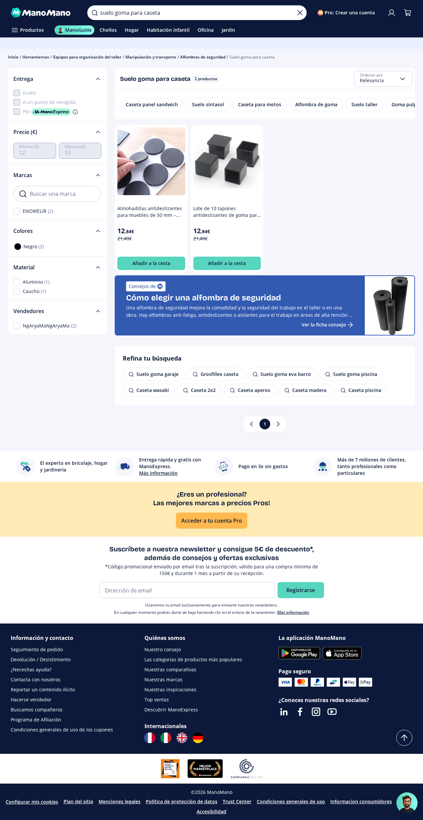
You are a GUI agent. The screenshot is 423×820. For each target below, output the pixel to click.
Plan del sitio (78, 801)
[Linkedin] (284, 711)
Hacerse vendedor (31, 699)
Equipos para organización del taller (87, 57)
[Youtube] (332, 711)
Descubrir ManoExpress (171, 709)
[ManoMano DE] (198, 737)
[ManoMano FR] (149, 737)
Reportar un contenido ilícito (43, 689)
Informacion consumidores (361, 801)
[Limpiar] (300, 13)
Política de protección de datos (181, 801)
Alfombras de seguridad (202, 57)
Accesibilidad (211, 811)
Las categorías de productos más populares (193, 659)
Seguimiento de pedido (37, 649)
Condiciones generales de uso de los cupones (62, 729)
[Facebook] (300, 711)
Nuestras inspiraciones (170, 689)
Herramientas (35, 57)
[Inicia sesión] (391, 12)
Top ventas (156, 699)
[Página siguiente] (278, 424)
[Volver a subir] (404, 738)
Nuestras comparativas (170, 669)
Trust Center (237, 801)
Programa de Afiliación (36, 719)
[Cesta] (407, 12)
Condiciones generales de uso (291, 801)
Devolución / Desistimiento (41, 659)
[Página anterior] (251, 424)
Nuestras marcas (163, 679)
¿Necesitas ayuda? (31, 669)
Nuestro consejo (162, 649)
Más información (293, 612)
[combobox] (383, 79)
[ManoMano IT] (166, 737)
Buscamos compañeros (37, 709)
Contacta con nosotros (36, 679)
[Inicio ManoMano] (43, 12)
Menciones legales (119, 801)
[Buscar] (94, 12)
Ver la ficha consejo (324, 324)
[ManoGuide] (407, 803)
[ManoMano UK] (182, 737)
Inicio (13, 57)
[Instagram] (316, 711)
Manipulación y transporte (150, 57)
